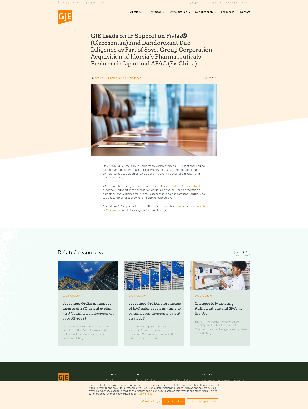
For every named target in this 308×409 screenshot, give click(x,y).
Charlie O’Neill (117, 78)
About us (136, 11)
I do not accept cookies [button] (203, 401)
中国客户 (216, 3)
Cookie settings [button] (151, 401)
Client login (231, 3)
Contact (245, 11)
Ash (202, 206)
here (178, 206)
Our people (157, 11)
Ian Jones (135, 78)
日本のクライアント (199, 3)
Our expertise (178, 11)
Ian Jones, (138, 186)
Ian (197, 206)
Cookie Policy (145, 394)
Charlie (110, 210)
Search (244, 3)
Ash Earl (100, 78)
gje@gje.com (97, 3)
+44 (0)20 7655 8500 (72, 3)
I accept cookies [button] (173, 401)
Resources (227, 11)
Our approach (204, 11)
